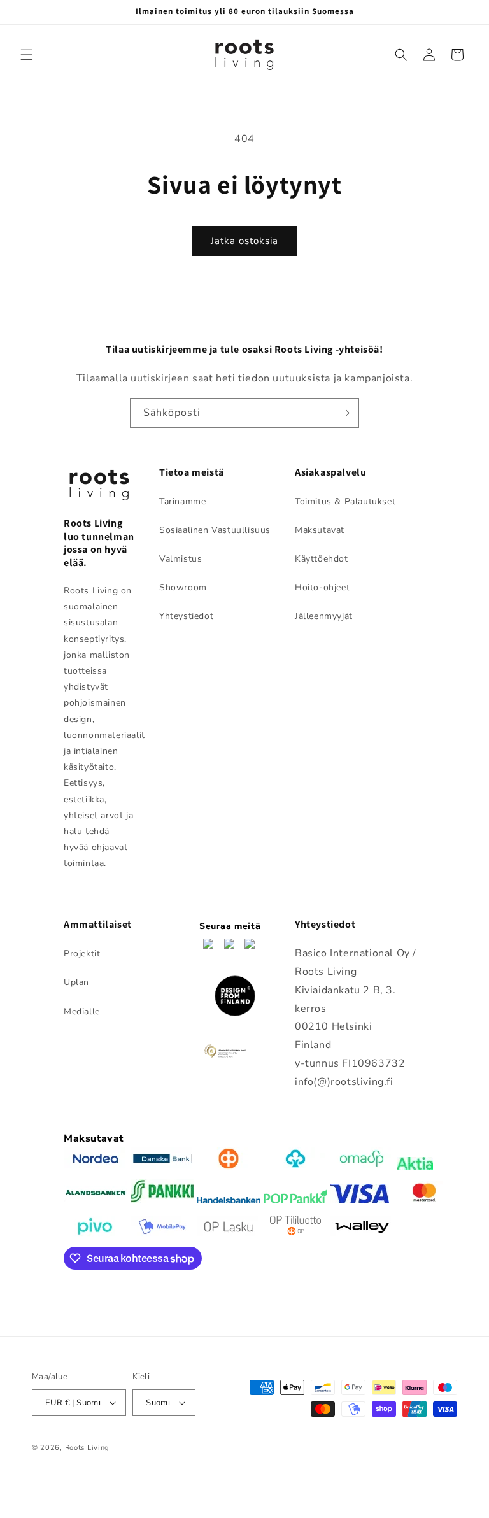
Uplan (76, 982)
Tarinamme (182, 501)
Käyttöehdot (321, 559)
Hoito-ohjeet (322, 587)
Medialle (82, 1011)
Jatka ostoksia (244, 240)
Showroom (183, 587)
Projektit (82, 953)
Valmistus (180, 559)
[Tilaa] (344, 413)
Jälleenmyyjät (324, 616)
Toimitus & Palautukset (345, 501)
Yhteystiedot (186, 616)
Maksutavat (319, 530)
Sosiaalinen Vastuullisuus (215, 530)
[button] (27, 55)
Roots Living (87, 1447)
